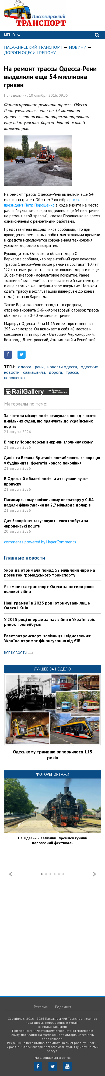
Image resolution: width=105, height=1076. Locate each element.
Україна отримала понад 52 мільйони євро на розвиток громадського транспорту (49, 572)
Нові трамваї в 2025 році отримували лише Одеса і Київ (47, 605)
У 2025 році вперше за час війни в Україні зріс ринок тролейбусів (49, 622)
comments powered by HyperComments (40, 541)
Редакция (63, 1006)
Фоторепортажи (52, 774)
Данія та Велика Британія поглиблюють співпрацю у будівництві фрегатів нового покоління (52, 460)
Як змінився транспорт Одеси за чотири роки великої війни (49, 589)
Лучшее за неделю (52, 669)
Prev (10, 874)
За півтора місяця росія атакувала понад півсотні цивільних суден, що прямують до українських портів (50, 421)
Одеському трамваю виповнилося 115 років (52, 755)
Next (94, 874)
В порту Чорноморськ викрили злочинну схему (48, 442)
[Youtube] (67, 1066)
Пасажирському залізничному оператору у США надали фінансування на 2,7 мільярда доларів (49, 502)
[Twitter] (52, 1066)
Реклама (41, 1006)
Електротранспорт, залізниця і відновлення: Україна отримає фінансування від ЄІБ (47, 638)
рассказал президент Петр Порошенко (46, 202)
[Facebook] (38, 1066)
